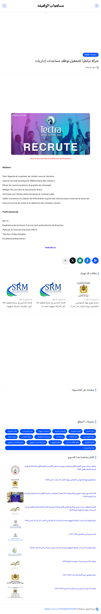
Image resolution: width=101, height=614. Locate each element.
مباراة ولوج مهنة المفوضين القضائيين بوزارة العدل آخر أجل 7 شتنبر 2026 (70, 479)
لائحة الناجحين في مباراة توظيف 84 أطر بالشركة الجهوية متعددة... (51, 304)
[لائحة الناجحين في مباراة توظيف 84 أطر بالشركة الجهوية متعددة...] (50, 289)
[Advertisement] (50, 33)
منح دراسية (12, 436)
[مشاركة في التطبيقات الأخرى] (65, 260)
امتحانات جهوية (44, 431)
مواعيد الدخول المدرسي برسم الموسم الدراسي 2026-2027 (75, 588)
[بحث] (4, 6)
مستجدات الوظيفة (91, 54)
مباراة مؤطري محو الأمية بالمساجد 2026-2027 (79, 575)
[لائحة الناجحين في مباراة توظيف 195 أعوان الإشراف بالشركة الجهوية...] (17, 289)
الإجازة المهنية (76, 431)
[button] (87, 260)
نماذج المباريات (88, 448)
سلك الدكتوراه (12, 431)
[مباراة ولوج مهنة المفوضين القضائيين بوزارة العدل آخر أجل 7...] (84, 289)
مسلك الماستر (27, 436)
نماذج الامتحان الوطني (16, 442)
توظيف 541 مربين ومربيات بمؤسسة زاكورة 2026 (79, 561)
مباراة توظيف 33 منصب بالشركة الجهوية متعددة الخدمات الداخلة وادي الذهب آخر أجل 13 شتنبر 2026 (60, 520)
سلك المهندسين (88, 436)
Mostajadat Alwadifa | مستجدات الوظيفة (60, 609)
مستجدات (59, 436)
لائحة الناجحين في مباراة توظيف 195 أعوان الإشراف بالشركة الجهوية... (17, 304)
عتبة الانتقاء (73, 436)
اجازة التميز (90, 431)
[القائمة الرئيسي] (97, 6)
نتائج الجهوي (55, 442)
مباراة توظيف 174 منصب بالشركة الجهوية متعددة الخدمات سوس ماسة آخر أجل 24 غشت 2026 (63, 547)
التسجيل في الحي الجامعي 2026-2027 (82, 534)
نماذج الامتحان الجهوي (37, 442)
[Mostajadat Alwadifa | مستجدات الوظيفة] (50, 6)
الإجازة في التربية (60, 431)
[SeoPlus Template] (97, 609)
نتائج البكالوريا (89, 442)
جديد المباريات (28, 431)
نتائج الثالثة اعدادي (72, 442)
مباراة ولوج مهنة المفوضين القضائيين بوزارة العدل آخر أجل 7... (84, 304)
